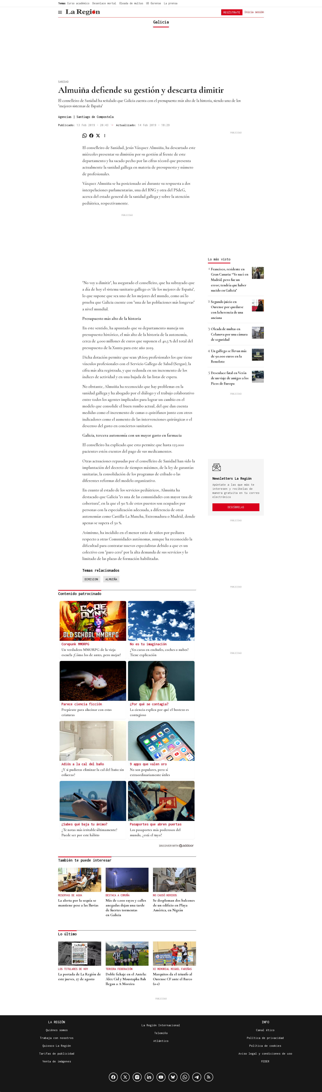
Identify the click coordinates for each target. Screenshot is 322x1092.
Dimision (91, 579)
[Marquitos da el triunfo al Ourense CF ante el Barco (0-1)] (174, 953)
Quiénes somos (57, 1030)
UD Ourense (153, 3)
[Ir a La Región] (83, 12)
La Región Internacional (161, 1025)
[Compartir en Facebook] (91, 135)
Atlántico (160, 1040)
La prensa (170, 3)
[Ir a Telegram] (196, 1077)
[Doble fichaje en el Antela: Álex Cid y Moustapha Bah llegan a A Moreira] (127, 953)
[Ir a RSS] (208, 1077)
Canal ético (265, 1030)
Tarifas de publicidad (56, 1053)
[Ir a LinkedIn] (149, 1077)
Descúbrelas (236, 507)
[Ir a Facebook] (113, 1077)
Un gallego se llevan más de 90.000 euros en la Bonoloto (229, 356)
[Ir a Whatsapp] (184, 1077)
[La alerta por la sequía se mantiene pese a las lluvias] (79, 880)
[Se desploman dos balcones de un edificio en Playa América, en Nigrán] (174, 880)
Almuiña (111, 579)
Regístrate (231, 12)
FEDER (265, 1061)
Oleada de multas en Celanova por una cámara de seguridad (229, 334)
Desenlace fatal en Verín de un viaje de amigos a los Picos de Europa (230, 378)
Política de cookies (265, 1045)
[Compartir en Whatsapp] (84, 135)
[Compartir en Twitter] (98, 135)
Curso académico (78, 3)
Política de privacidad (265, 1037)
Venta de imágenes (56, 1061)
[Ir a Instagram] (137, 1077)
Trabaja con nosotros (56, 1037)
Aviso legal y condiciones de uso (265, 1053)
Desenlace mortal (104, 3)
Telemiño (161, 1033)
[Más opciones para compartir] (104, 135)
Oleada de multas (131, 3)
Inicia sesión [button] (254, 12)
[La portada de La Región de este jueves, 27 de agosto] (79, 953)
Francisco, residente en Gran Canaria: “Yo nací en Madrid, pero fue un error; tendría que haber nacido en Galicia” (229, 279)
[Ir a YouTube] (161, 1077)
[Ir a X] (125, 1077)
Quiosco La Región (56, 1045)
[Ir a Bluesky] (172, 1077)
